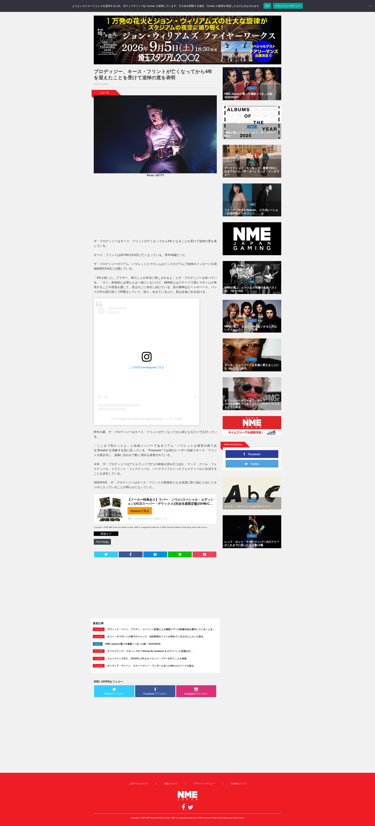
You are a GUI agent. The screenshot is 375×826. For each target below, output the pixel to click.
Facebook (253, 454)
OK (267, 5)
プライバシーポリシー (204, 783)
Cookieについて (238, 783)
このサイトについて (138, 783)
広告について (170, 783)
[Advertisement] (155, 208)
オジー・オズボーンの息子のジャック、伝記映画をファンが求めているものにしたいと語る (155, 636)
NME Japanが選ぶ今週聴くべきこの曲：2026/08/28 (133, 643)
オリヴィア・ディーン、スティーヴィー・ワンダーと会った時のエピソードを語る (150, 665)
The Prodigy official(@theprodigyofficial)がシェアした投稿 (146, 418)
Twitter (253, 464)
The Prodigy (102, 541)
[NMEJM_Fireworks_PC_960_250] (187, 40)
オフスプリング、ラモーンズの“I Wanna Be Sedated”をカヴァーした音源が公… (150, 651)
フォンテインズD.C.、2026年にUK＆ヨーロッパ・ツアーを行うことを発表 (147, 658)
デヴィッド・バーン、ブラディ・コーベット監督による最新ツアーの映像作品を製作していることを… (161, 629)
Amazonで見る (139, 511)
